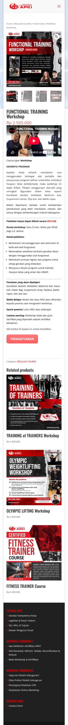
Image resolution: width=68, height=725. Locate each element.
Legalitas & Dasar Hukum (22, 620)
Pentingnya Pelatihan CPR (22, 685)
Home (9, 23)
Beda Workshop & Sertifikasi (23, 659)
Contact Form (16, 705)
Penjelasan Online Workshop (24, 690)
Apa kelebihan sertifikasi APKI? (25, 646)
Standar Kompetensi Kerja (23, 615)
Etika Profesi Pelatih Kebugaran (25, 680)
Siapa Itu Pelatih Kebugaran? (24, 675)
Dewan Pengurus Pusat (21, 630)
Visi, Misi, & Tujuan (19, 625)
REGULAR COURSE (22, 23)
